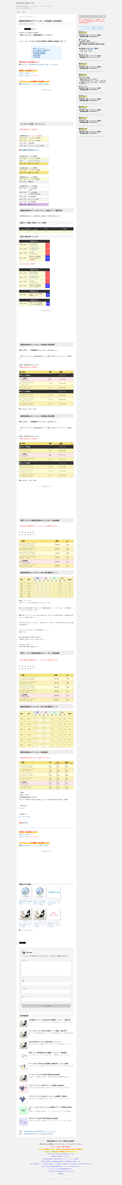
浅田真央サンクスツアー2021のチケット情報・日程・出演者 (54, 924)
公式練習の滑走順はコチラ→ (30, 150)
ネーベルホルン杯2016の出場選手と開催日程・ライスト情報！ (49, 1063)
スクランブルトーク (25, 3)
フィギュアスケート (27, 930)
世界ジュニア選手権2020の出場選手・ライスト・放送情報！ (48, 1052)
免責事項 (61, 1173)
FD (23, 808)
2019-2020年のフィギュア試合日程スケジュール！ (45, 1042)
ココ (43, 799)
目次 (24, 12)
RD (20, 808)
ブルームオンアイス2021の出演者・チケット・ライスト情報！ (39, 924)
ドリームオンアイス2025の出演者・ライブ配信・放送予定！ (48, 1031)
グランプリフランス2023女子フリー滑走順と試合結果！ (47, 1085)
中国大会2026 (90, 48)
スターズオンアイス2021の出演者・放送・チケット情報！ (54, 903)
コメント (24, 960)
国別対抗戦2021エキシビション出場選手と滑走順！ (34, 84)
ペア (32, 73)
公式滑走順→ (24, 409)
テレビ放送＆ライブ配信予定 (42, 50)
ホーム (19, 12)
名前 (23, 981)
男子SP (21, 73)
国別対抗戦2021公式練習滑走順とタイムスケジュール (25, 903)
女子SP (27, 73)
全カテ (28, 816)
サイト (24, 997)
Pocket (33, 29)
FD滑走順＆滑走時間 (39, 53)
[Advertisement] (46, 105)
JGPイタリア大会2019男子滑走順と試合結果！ (44, 1118)
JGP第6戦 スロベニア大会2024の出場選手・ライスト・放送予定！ (50, 1020)
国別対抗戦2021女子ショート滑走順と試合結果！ (39, 1134)
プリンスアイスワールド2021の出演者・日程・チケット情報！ (25, 924)
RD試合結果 (37, 55)
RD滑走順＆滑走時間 (39, 52)
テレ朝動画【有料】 (34, 248)
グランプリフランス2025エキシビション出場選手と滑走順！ (48, 1096)
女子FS (27, 75)
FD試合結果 (37, 57)
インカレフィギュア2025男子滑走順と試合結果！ (45, 1074)
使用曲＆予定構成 (24, 794)
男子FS (21, 75)
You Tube (31, 252)
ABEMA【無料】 (33, 244)
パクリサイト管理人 (50, 1151)
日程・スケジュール (39, 48)
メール (24, 989)
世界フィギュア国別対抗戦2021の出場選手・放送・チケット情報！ (39, 64)
